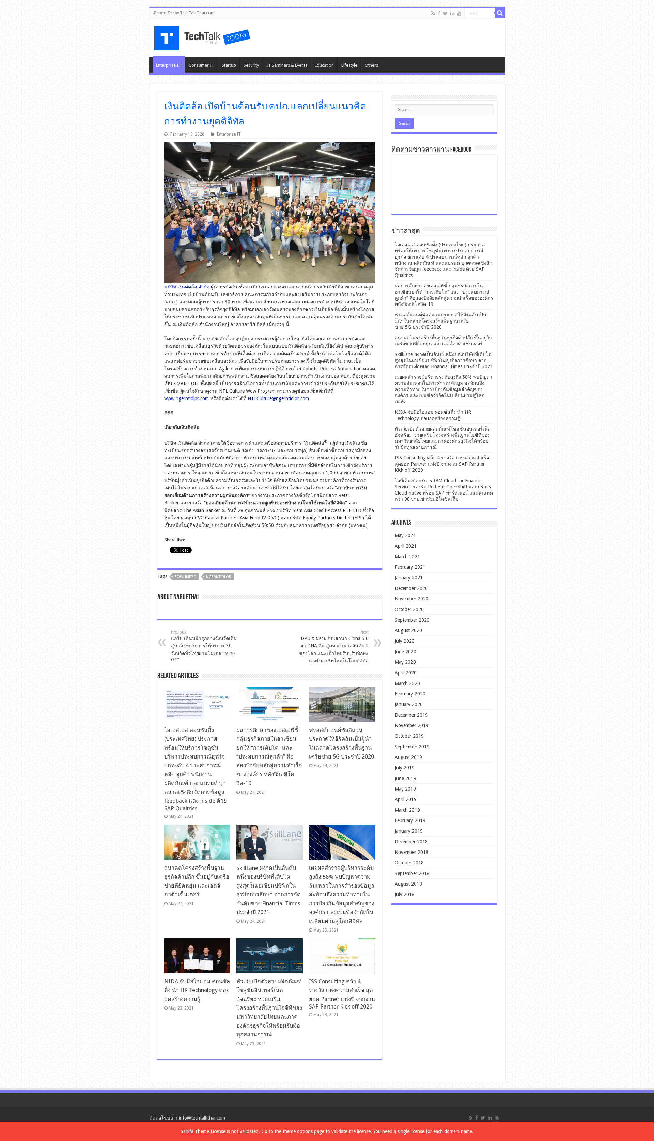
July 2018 (405, 894)
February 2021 (410, 567)
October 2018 (409, 862)
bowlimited (185, 577)
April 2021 (406, 546)
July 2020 (405, 641)
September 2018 (412, 873)
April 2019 (406, 799)
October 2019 (409, 736)
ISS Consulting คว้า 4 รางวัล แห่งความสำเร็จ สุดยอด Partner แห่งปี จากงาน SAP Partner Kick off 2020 (442, 464)
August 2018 (408, 884)
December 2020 (411, 588)
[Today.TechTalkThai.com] (203, 36)
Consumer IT (201, 65)
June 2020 (405, 651)
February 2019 (410, 820)
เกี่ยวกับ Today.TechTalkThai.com (184, 13)
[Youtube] (459, 13)
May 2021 (405, 535)
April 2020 (406, 672)
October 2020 (409, 609)
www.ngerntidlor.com (186, 398)
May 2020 (405, 662)
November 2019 (412, 725)
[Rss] (433, 13)
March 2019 (407, 810)
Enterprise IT (168, 65)
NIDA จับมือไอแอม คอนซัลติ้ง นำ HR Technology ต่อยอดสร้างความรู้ (197, 990)
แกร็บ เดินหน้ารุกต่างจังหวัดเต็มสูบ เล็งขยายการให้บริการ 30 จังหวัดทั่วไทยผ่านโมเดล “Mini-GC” (204, 646)
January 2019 (409, 831)
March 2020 (407, 683)
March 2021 (407, 556)
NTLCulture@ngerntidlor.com (278, 398)
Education (324, 65)
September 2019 (412, 746)
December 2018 (411, 841)
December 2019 (411, 715)
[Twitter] (445, 13)
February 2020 (410, 694)
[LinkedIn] (452, 13)
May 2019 (405, 789)
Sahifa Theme (195, 1131)
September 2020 (412, 620)
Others (371, 65)
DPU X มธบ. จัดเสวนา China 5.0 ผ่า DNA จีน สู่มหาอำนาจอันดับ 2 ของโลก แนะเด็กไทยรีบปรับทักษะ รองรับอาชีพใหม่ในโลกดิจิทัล (334, 646)
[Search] (500, 13)
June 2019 (405, 778)
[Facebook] (439, 13)
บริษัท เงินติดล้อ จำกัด (186, 287)
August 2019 (408, 757)
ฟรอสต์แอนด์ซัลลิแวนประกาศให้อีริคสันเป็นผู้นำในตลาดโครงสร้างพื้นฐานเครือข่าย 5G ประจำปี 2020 (440, 321)
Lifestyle (349, 65)
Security (251, 65)
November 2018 (412, 852)
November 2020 (412, 598)
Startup (229, 65)
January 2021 (409, 577)
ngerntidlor (218, 577)
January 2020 (409, 704)
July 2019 (405, 767)
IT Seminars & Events (286, 65)
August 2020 (408, 630)
